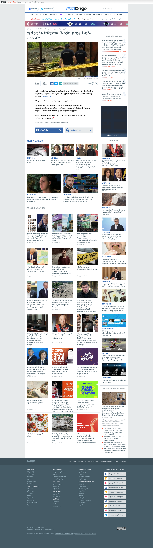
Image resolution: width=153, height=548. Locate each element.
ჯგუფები (34, 9)
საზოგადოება (103, 19)
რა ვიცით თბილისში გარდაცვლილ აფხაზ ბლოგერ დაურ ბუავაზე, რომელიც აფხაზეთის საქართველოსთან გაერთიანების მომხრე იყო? (87, 295)
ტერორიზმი (30, 474)
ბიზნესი (55, 474)
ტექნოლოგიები (57, 484)
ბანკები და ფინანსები (59, 472)
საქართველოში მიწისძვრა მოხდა (39, 154)
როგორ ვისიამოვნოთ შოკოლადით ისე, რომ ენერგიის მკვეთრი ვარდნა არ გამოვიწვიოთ (114, 253)
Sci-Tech (56, 482)
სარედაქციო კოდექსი (91, 461)
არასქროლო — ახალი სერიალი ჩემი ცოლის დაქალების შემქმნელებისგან (114, 438)
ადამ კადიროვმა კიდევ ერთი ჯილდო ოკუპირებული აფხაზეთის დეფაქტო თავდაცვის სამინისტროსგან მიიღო (88, 157)
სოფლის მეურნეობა (59, 479)
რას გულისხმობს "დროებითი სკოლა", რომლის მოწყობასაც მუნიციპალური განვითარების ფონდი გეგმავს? (113, 431)
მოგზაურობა (82, 486)
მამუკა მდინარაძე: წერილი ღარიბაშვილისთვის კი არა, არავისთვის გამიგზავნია (114, 229)
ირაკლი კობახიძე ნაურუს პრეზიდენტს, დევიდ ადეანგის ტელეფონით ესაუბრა (114, 179)
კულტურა (57, 492)
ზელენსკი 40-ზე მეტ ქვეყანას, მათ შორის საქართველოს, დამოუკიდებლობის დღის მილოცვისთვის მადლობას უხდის (81, 188)
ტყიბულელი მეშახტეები (52, 122)
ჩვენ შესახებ (72, 461)
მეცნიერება (56, 488)
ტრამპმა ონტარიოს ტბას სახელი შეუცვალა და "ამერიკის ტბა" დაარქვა (37, 262)
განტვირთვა (22, 2)
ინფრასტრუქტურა (32, 502)
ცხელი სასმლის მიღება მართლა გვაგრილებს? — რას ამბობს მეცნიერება (114, 204)
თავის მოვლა (83, 479)
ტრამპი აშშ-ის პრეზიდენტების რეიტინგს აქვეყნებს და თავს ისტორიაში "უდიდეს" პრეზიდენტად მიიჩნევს (37, 229)
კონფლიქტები (31, 481)
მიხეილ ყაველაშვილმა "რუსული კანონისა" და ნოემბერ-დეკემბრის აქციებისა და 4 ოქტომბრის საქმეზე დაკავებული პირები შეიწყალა (87, 329)
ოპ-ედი (79, 14)
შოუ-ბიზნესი (56, 496)
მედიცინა (81, 474)
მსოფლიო (30, 476)
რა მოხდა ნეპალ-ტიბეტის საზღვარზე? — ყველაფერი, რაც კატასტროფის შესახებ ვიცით (62, 429)
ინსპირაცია (82, 502)
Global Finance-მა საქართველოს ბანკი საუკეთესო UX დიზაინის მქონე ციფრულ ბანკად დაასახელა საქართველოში (87, 429)
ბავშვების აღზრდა (84, 476)
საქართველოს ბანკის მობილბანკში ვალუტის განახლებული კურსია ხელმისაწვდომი (62, 362)
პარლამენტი (31, 472)
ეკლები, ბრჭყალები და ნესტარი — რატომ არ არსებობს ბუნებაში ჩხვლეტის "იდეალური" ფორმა (114, 300)
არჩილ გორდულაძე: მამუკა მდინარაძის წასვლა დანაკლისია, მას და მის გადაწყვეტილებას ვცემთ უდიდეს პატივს (37, 295)
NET (62, 14)
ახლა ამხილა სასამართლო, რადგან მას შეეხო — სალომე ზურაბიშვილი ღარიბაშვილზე (115, 450)
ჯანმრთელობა (85, 469)
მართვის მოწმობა (33, 2)
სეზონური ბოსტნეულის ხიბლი (37, 429)
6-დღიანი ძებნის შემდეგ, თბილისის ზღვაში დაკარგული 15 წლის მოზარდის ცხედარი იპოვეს (62, 262)
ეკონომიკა (113, 19)
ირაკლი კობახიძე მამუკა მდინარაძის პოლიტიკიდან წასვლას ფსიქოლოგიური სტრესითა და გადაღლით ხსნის (37, 362)
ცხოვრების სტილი (86, 482)
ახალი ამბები (12, 2)
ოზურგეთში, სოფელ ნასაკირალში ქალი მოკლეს (87, 262)
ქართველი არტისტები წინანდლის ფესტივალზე (114, 373)
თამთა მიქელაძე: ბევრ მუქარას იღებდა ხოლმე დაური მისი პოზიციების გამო (63, 155)
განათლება (30, 491)
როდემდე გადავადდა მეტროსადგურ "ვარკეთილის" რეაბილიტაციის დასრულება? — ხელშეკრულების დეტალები (87, 229)
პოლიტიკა (94, 19)
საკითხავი (97, 14)
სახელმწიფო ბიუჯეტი (59, 476)
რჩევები (81, 505)
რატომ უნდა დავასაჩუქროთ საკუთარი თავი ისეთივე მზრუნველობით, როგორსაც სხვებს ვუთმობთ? (87, 362)
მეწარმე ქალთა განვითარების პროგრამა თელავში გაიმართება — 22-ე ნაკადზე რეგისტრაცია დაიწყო (114, 444)
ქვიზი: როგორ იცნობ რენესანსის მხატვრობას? (37, 395)
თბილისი (29, 495)
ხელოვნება (56, 494)
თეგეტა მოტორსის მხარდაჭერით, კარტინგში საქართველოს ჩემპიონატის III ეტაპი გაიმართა (114, 349)
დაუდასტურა (46, 96)
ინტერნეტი (56, 486)
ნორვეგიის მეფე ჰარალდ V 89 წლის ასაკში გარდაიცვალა (62, 329)
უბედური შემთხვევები (60, 29)
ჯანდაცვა (29, 493)
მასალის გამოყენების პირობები (109, 461)
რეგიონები (30, 498)
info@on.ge (38, 529)
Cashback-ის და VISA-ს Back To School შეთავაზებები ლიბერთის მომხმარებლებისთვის (87, 395)
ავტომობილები (83, 488)
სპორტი (56, 499)
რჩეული (108, 14)
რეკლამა (118, 14)
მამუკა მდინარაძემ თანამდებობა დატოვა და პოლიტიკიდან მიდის (114, 277)
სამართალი (30, 500)
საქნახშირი (64, 122)
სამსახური (82, 498)
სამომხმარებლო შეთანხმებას (64, 533)
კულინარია (82, 491)
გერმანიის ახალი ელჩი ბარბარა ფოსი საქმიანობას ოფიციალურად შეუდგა (114, 155)
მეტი (120, 19)
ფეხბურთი (56, 501)
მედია (28, 505)
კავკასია (29, 479)
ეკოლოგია (30, 488)
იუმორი (81, 495)
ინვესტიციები (48, 9)
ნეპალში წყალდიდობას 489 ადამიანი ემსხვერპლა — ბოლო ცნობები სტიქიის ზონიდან (62, 295)
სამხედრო (30, 483)
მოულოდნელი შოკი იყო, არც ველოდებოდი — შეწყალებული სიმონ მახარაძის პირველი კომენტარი (45, 188)
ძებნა (42, 2)
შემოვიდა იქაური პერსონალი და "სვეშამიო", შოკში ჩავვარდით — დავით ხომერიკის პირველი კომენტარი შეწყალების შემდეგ (37, 329)
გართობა (81, 493)
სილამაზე (81, 484)
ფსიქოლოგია (83, 472)
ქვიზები (87, 14)
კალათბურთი (57, 506)
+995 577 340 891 (49, 529)
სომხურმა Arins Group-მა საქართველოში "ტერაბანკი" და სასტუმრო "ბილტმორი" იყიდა (62, 229)
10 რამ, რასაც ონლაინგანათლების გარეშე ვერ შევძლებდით (114, 325)
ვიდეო (70, 14)
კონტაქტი (123, 461)
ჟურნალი (53, 14)
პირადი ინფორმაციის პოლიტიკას (85, 533)
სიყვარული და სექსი (85, 500)
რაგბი (54, 504)
